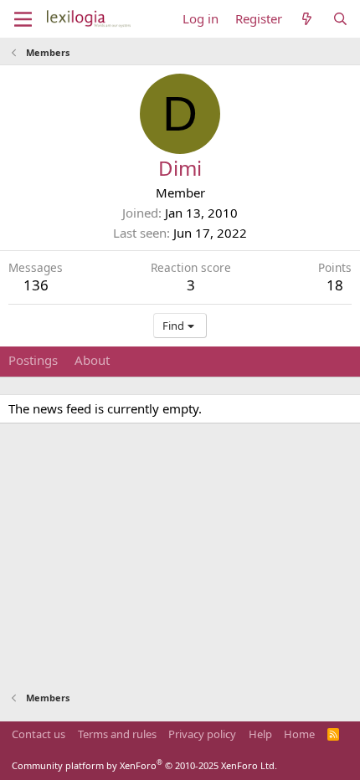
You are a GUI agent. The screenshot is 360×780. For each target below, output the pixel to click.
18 (335, 285)
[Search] (340, 18)
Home (299, 734)
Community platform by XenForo (144, 765)
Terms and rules (117, 734)
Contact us (38, 734)
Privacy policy (202, 734)
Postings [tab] (33, 360)
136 (36, 285)
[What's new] (307, 18)
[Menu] (23, 19)
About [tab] (92, 360)
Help (260, 734)
